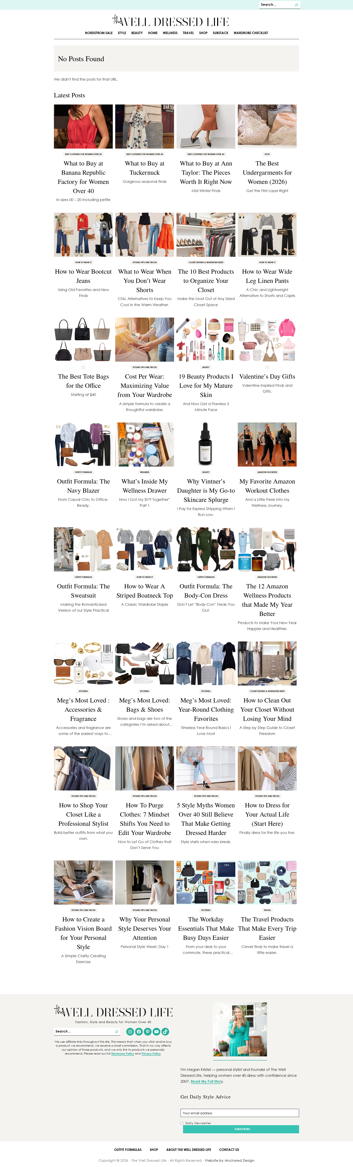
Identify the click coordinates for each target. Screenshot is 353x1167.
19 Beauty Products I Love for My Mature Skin (206, 385)
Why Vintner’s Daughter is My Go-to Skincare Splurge (206, 490)
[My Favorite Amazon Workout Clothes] (267, 444)
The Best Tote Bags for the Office (83, 381)
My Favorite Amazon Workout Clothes (267, 486)
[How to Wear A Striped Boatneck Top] (144, 549)
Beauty (205, 367)
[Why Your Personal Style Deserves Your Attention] (144, 882)
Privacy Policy (151, 1053)
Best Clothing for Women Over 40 (83, 154)
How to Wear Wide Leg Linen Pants (267, 276)
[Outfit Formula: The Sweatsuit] (83, 549)
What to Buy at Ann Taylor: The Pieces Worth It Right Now (206, 172)
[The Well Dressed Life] (170, 20)
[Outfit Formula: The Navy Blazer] (83, 444)
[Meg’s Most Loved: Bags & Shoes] (144, 663)
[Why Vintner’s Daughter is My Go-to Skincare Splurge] (205, 444)
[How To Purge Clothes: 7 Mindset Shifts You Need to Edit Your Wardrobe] (144, 768)
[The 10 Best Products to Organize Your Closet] (205, 235)
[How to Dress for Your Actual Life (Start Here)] (267, 768)
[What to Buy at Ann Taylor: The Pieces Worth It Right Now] (205, 126)
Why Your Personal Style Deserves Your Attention (144, 928)
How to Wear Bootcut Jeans (83, 276)
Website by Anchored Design (229, 1160)
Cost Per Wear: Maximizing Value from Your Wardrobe (144, 385)
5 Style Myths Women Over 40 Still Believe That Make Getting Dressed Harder (206, 818)
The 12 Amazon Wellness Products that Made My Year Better (267, 599)
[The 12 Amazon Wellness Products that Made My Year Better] (267, 549)
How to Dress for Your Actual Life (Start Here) (267, 814)
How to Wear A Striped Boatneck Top (144, 590)
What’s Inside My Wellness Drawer (144, 486)
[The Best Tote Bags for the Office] (83, 340)
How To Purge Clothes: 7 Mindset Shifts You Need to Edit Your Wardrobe (144, 818)
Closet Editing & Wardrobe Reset (206, 262)
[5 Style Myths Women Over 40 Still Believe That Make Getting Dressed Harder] (205, 768)
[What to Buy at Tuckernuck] (144, 126)
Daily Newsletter (198, 1123)
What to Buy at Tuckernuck (144, 168)
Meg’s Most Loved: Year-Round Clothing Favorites (206, 709)
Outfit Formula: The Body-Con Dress (206, 590)
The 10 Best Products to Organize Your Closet (206, 280)
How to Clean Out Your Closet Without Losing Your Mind (267, 709)
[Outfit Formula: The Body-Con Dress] (205, 549)
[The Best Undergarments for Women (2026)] (267, 126)
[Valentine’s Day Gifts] (267, 340)
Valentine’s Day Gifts (267, 376)
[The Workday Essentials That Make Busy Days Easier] (205, 882)
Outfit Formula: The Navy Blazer (83, 486)
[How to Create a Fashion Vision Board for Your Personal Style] (83, 882)
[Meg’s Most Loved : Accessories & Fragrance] (83, 663)
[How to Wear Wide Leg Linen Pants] (267, 235)
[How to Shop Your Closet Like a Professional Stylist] (83, 768)
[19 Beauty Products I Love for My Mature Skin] (205, 340)
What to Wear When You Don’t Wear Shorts (144, 280)
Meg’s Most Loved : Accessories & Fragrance (83, 709)
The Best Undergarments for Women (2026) (267, 172)
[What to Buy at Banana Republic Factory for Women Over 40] (83, 126)
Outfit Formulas (83, 472)
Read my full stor (206, 1081)
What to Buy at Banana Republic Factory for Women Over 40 (83, 177)
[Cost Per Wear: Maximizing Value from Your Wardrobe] (144, 340)
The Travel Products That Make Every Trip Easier (267, 928)
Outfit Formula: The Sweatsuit (83, 590)
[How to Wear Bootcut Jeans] (83, 235)
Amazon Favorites (267, 472)
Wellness (144, 472)
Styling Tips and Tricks (145, 262)
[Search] (296, 5)
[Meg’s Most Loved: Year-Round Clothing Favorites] (205, 663)
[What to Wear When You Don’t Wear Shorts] (144, 235)
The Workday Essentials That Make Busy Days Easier (206, 928)
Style (267, 154)
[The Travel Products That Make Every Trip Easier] (267, 882)
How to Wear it (83, 262)
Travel (267, 910)
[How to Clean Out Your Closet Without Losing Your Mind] (267, 663)
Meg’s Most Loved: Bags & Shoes (144, 705)
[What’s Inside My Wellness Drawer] (144, 444)
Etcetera (83, 691)
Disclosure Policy (122, 1053)
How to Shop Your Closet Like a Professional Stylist (83, 814)
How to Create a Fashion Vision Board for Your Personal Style (83, 933)
